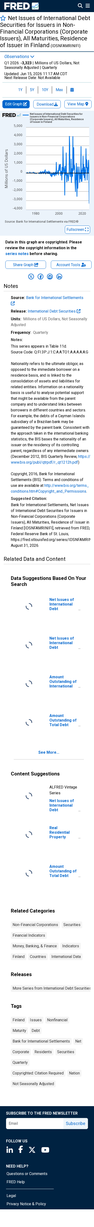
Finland (19, 956)
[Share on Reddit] (50, 276)
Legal (11, 1195)
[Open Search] (80, 6)
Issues (36, 1020)
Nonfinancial (57, 1020)
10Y (45, 90)
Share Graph (23, 265)
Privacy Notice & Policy (26, 1204)
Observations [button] (17, 56)
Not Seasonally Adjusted (33, 1083)
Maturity (19, 1030)
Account (68, 265)
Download (45, 104)
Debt (36, 1030)
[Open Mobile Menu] (88, 6)
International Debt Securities (52, 311)
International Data (66, 956)
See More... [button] (48, 752)
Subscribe (75, 1123)
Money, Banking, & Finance (35, 946)
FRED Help (16, 1182)
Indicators (70, 946)
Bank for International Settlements (41, 1041)
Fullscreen (76, 229)
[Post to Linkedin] (59, 276)
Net (78, 1041)
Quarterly (20, 1062)
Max (59, 90)
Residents (43, 1052)
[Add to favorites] (3, 18)
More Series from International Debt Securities (52, 988)
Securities (72, 924)
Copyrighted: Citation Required (38, 1073)
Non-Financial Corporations (35, 924)
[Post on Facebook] (40, 276)
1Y (20, 90)
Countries (38, 956)
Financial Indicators (29, 935)
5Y (32, 90)
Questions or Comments (27, 1173)
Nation (74, 1073)
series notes (17, 253)
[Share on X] (31, 276)
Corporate (21, 1052)
